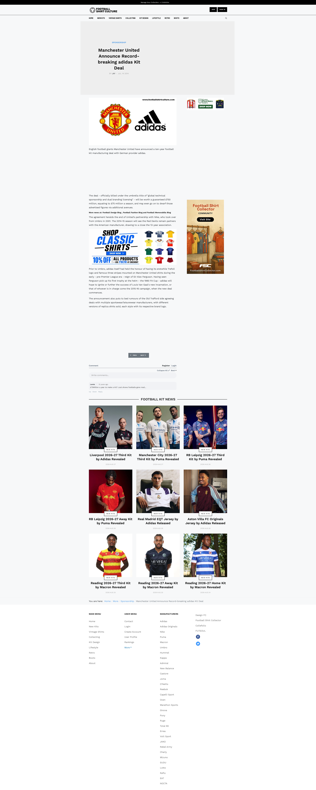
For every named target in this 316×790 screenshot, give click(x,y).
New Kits (110, 450)
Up (90, 392)
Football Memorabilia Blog (159, 212)
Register (166, 365)
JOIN (213, 9)
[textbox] (133, 376)
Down (95, 392)
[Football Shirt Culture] (103, 10)
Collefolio (165, 2)
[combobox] (226, 18)
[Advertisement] (133, 174)
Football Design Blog (112, 212)
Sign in (222, 9)
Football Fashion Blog (132, 212)
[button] (132, 647)
